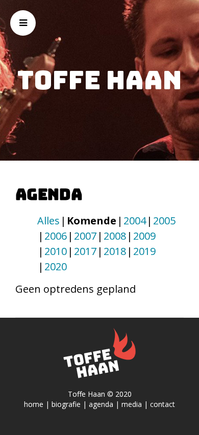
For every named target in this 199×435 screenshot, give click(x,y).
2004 (134, 220)
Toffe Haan (99, 80)
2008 (115, 236)
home (33, 404)
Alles (48, 220)
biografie (66, 404)
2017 (85, 251)
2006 (55, 236)
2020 (55, 266)
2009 (144, 236)
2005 (164, 220)
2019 (144, 251)
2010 (55, 251)
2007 (85, 236)
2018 (115, 251)
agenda (101, 404)
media (131, 404)
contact (162, 404)
